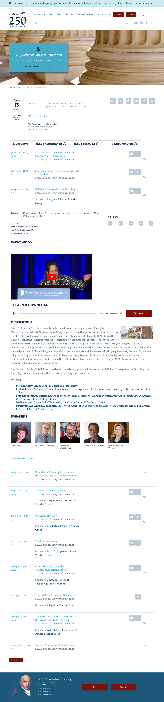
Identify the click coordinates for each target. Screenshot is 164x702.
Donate (131, 14)
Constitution (50, 103)
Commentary (38, 14)
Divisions (69, 14)
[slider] (57, 313)
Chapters (80, 14)
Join (118, 14)
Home (11, 88)
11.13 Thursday (47, 144)
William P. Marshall (44, 445)
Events (59, 14)
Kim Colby (16, 445)
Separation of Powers (56, 106)
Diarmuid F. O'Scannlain (66, 446)
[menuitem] (38, 14)
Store (100, 14)
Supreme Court (79, 106)
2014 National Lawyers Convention (34, 88)
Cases (50, 14)
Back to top (16, 660)
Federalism (77, 103)
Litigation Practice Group (61, 605)
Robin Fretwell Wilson (115, 446)
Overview (20, 144)
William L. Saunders (94, 445)
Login (143, 14)
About (108, 14)
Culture (64, 103)
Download (139, 313)
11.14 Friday (83, 144)
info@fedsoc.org (46, 694)
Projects (91, 14)
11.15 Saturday (118, 144)
